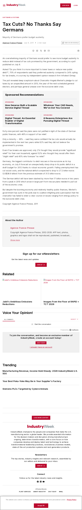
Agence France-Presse (12, 43)
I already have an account (41, 347)
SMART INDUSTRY (39, 491)
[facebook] (33, 51)
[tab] (9, 319)
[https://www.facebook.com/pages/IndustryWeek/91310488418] (38, 482)
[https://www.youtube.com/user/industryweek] (43, 482)
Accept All (41, 505)
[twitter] (41, 51)
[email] (49, 51)
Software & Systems (11, 17)
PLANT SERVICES (25, 491)
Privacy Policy (71, 500)
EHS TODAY (52, 491)
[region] (41, 324)
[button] (4, 5)
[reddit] (45, 51)
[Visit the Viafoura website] (73, 330)
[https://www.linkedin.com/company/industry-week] (41, 482)
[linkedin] (37, 51)
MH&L (61, 491)
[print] (78, 51)
